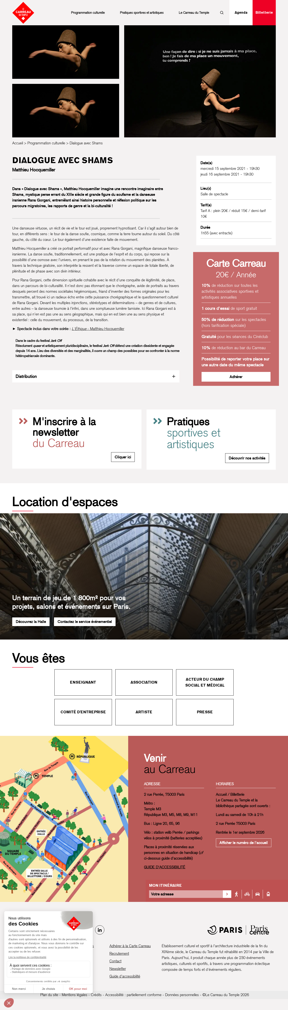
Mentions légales (74, 995)
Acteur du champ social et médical (205, 682)
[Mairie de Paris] (238, 930)
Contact (115, 961)
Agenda (241, 13)
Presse (205, 712)
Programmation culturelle (88, 13)
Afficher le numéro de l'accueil (243, 842)
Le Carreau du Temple (194, 13)
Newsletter (117, 968)
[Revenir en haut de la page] (273, 618)
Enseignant (83, 682)
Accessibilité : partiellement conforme (133, 995)
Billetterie (264, 13)
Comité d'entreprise (83, 712)
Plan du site (49, 995)
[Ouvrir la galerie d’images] (65, 52)
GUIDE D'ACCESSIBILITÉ (164, 867)
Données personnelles (182, 995)
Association (144, 682)
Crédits (96, 995)
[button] (200, 81)
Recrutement (119, 953)
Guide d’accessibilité (124, 976)
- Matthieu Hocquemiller (98, 328)
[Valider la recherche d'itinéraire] (227, 894)
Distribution (26, 376)
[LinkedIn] (99, 930)
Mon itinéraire (165, 885)
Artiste (144, 712)
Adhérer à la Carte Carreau (130, 946)
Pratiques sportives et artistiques (142, 13)
